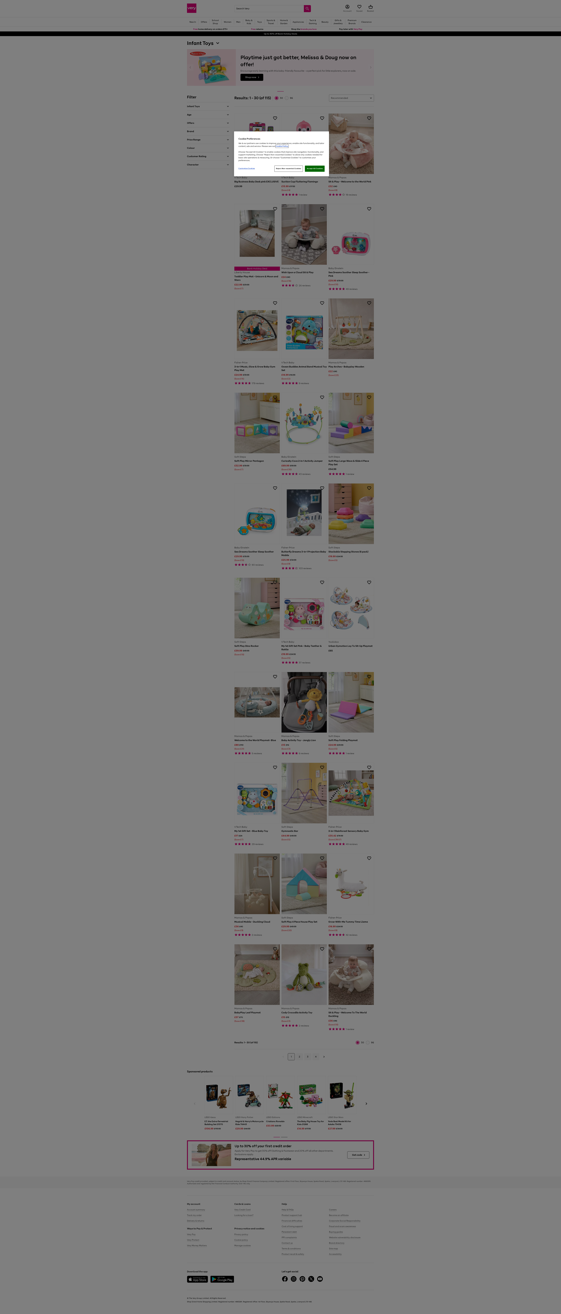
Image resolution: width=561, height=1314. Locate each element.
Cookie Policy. (282, 146)
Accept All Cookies (315, 168)
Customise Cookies (246, 168)
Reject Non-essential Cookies (288, 168)
